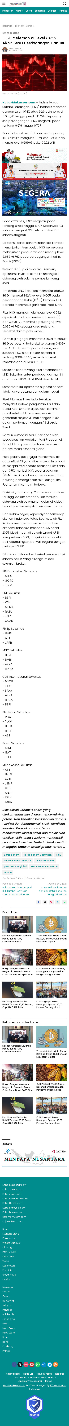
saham (8, 872)
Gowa (5, 1296)
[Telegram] (43, 1364)
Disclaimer (20, 1377)
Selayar (6, 1305)
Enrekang (7, 1346)
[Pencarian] (65, 3)
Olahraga (7, 1247)
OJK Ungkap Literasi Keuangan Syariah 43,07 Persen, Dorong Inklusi (49, 1004)
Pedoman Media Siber (41, 1377)
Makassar (8, 1287)
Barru (5, 1337)
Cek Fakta (8, 1256)
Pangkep (7, 1309)
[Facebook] (14, 1365)
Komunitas (8, 1238)
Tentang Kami (12, 1373)
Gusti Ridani (15, 48)
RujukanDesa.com (12, 1221)
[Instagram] (26, 1365)
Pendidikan (8, 1270)
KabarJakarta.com (13, 1189)
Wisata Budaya (11, 1242)
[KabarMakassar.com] (17, 3)
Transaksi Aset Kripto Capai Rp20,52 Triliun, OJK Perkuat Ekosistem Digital (51, 938)
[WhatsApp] (37, 1365)
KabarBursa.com (12, 1212)
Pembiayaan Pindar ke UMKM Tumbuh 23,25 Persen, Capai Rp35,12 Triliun (17, 1004)
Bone (5, 1341)
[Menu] (4, 3)
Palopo (6, 1351)
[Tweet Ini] (45, 902)
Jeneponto (8, 1319)
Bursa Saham (11, 854)
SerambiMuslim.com (14, 1216)
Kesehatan (8, 1265)
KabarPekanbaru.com (15, 1198)
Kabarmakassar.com (14, 1385)
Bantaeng (8, 1300)
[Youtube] (31, 1365)
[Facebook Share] (38, 902)
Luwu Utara (8, 1332)
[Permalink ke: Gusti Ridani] (5, 49)
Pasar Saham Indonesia (44, 866)
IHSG (58, 854)
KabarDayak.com (12, 1203)
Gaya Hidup (9, 1274)
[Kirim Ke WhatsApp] (64, 902)
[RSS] (55, 1365)
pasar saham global (15, 866)
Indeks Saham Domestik (17, 860)
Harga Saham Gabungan (37, 854)
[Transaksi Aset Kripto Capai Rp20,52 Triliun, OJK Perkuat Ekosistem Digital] (51, 924)
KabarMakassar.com (18, 102)
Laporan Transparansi (30, 1381)
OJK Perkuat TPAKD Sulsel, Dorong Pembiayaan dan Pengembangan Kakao (50, 971)
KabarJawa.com (11, 1194)
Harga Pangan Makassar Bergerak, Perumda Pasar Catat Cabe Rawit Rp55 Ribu (17, 971)
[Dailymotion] (49, 1364)
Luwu (5, 1323)
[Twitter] (20, 1365)
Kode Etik (28, 1373)
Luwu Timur (8, 1328)
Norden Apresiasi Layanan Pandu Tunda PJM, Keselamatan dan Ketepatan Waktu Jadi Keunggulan (16, 938)
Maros (6, 1291)
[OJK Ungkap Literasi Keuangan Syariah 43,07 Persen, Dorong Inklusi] (51, 990)
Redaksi (59, 1373)
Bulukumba (8, 1314)
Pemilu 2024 (9, 1251)
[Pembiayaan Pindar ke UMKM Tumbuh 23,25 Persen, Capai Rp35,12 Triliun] (17, 990)
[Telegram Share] (57, 902)
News (5, 1229)
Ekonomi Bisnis (10, 32)
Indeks (6, 1279)
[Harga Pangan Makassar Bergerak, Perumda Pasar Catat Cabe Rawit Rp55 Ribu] (17, 957)
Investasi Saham (45, 860)
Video (5, 1261)
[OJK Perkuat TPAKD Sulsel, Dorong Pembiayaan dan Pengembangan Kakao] (51, 957)
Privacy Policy (44, 1373)
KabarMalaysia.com (14, 1207)
